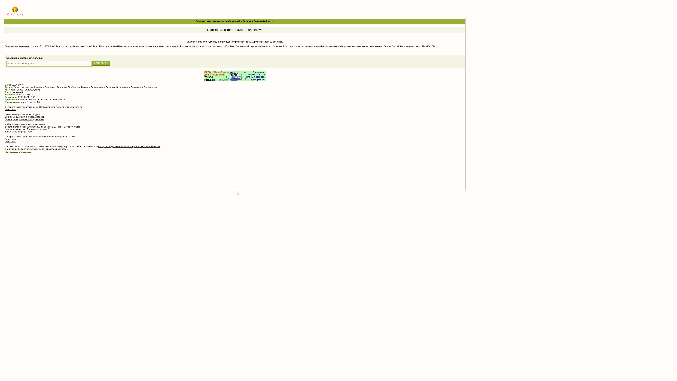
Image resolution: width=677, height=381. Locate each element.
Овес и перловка (72, 127)
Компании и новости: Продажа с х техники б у (28, 129)
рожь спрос (62, 149)
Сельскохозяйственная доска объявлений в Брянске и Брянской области (234, 21)
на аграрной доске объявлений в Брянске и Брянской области (129, 146)
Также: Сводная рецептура (18, 132)
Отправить (101, 63)
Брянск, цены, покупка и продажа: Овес (24, 119)
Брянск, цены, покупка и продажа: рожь (24, 117)
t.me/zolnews (253, 30)
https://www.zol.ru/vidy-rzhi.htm (36, 127)
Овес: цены (10, 109)
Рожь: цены (10, 139)
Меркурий (18, 92)
